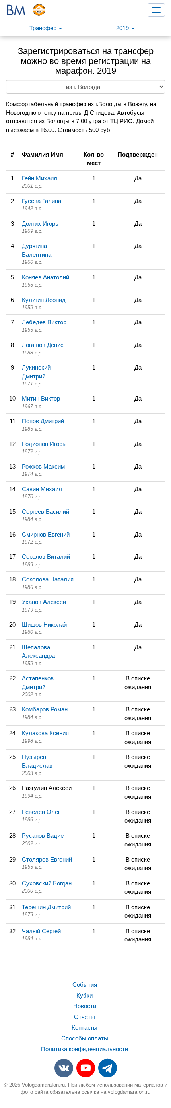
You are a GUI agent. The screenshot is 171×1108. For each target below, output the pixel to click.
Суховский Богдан (47, 883)
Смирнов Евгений (46, 534)
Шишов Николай (44, 624)
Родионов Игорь (44, 443)
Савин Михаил (42, 489)
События (84, 984)
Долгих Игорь (40, 223)
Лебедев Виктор (44, 322)
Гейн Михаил (39, 178)
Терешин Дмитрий (46, 907)
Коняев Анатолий (45, 277)
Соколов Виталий (46, 556)
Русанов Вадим (43, 835)
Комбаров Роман (45, 709)
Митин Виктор (41, 398)
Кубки (84, 995)
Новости (84, 1006)
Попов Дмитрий (43, 421)
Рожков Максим (43, 466)
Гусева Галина (41, 201)
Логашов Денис (43, 344)
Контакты (84, 1027)
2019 (123, 28)
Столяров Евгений (47, 859)
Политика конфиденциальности (84, 1049)
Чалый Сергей (41, 931)
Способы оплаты (84, 1038)
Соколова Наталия (48, 579)
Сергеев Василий (45, 511)
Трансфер (43, 28)
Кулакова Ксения (45, 733)
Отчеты (84, 1016)
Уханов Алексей (44, 602)
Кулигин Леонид (44, 299)
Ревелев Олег (41, 811)
